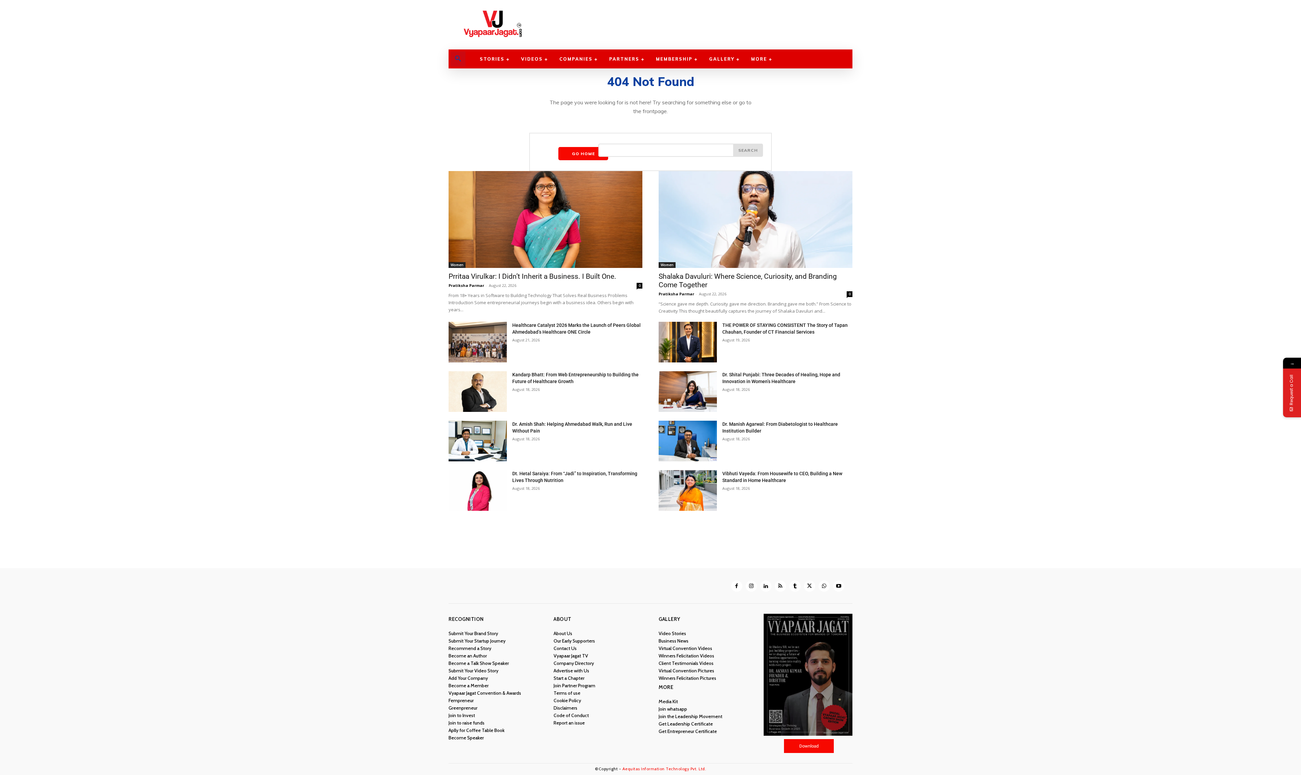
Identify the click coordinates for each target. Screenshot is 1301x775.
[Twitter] (809, 586)
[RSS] (780, 586)
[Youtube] (838, 586)
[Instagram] (751, 586)
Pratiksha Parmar (466, 285)
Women (457, 265)
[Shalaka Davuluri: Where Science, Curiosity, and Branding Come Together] (755, 219)
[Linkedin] (765, 586)
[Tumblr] (795, 586)
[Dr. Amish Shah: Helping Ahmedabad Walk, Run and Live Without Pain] (478, 441)
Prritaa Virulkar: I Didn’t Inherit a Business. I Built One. (532, 276)
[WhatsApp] (824, 586)
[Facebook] (736, 586)
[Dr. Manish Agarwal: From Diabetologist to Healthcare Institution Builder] (688, 441)
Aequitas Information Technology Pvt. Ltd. (664, 768)
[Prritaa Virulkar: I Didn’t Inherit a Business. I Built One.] (545, 219)
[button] (458, 58)
